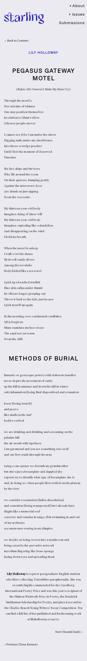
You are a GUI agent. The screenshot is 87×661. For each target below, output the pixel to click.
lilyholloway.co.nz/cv (45, 619)
